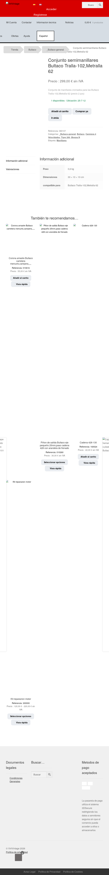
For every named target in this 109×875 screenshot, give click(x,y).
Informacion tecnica (46, 22)
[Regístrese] (40, 10)
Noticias (69, 22)
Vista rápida (21, 284)
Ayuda (27, 36)
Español (43, 36)
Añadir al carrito (60, 111)
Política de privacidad (17, 852)
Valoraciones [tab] (12, 169)
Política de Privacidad (49, 871)
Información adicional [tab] (17, 160)
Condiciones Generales (16, 779)
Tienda (14, 49)
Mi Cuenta (11, 22)
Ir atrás (55, 117)
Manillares (62, 140)
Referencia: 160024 (88, 446)
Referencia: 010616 (21, 264)
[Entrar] (51, 4)
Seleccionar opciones (54, 462)
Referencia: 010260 (54, 449)
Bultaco (32, 49)
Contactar (27, 22)
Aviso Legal (29, 871)
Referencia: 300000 (21, 704)
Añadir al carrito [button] (21, 277)
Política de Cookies (73, 871)
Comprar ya (82, 111)
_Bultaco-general (55, 49)
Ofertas (14, 36)
